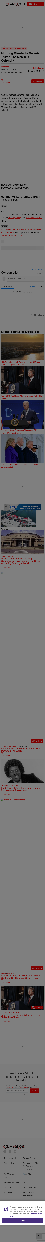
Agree (22, 1220)
